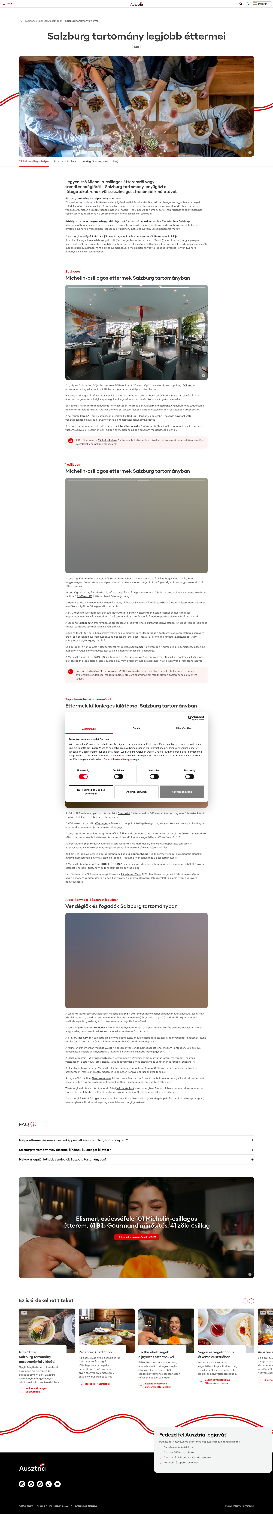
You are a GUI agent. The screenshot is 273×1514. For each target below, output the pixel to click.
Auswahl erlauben (136, 791)
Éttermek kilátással (65, 161)
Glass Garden (169, 602)
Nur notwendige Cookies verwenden (91, 791)
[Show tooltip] (250, 152)
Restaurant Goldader (92, 1027)
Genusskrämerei (101, 1078)
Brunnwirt (124, 813)
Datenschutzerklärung (116, 759)
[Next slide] (200, 332)
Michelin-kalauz (107, 440)
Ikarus (83, 416)
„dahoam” (85, 623)
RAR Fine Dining (132, 657)
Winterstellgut (125, 1088)
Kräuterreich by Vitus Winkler (122, 426)
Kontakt (41, 1505)
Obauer (132, 395)
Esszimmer (136, 647)
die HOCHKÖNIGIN (108, 864)
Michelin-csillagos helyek (34, 161)
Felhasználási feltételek (85, 1505)
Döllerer (187, 385)
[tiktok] (49, 1484)
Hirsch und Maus (131, 874)
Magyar (262, 3)
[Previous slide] (72, 332)
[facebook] (31, 1484)
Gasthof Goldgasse (90, 1098)
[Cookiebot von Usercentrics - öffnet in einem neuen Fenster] (190, 718)
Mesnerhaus (149, 633)
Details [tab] (136, 728)
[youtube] (57, 1484)
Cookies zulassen (182, 791)
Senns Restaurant (159, 405)
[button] (262, 3)
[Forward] (251, 1300)
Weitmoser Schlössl (100, 1058)
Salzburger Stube (137, 854)
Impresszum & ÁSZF (59, 1505)
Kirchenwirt (86, 578)
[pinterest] (40, 1484)
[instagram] (22, 1484)
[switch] (118, 776)
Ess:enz (123, 1013)
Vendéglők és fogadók (95, 161)
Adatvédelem (26, 1505)
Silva (124, 833)
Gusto (108, 1048)
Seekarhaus (91, 843)
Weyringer (101, 823)
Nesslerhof (84, 1037)
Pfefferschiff (84, 596)
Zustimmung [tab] (89, 728)
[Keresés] (241, 4)
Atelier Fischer (127, 612)
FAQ (115, 161)
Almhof (149, 1068)
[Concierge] (248, 4)
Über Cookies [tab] (183, 728)
